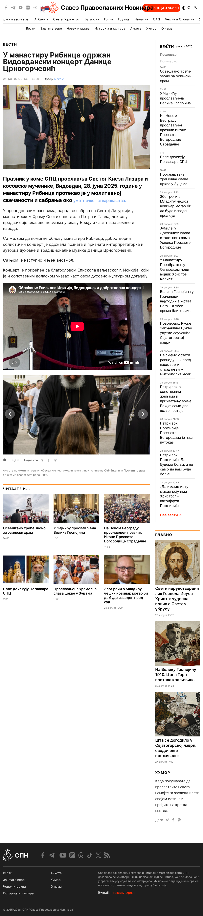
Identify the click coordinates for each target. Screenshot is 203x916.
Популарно (168, 61)
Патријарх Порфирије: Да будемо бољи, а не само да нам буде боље (176, 464)
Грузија (123, 19)
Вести (30, 28)
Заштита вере (51, 28)
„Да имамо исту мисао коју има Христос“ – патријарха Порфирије (174, 496)
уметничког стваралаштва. (99, 200)
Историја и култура (110, 28)
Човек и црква (78, 28)
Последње (168, 54)
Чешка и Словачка (179, 19)
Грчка (108, 19)
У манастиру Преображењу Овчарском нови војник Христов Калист (174, 269)
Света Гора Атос (66, 19)
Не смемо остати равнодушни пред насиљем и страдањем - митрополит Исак (175, 364)
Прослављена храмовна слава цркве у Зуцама (75, 591)
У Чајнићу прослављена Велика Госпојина (75, 530)
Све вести (169, 515)
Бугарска (92, 19)
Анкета (135, 28)
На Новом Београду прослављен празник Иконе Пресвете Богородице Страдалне (125, 534)
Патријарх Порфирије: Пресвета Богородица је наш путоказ (176, 432)
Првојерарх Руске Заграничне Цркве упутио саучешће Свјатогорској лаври (176, 332)
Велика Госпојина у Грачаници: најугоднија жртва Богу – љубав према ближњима (177, 301)
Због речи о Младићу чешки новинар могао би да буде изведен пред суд (126, 595)
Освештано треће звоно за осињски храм (24, 530)
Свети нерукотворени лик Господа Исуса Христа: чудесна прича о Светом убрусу (177, 598)
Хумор (151, 28)
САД (156, 19)
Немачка (141, 19)
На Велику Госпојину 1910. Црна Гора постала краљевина (175, 674)
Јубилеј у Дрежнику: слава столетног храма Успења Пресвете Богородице (175, 237)
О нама (166, 28)
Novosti (59, 79)
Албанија (41, 19)
